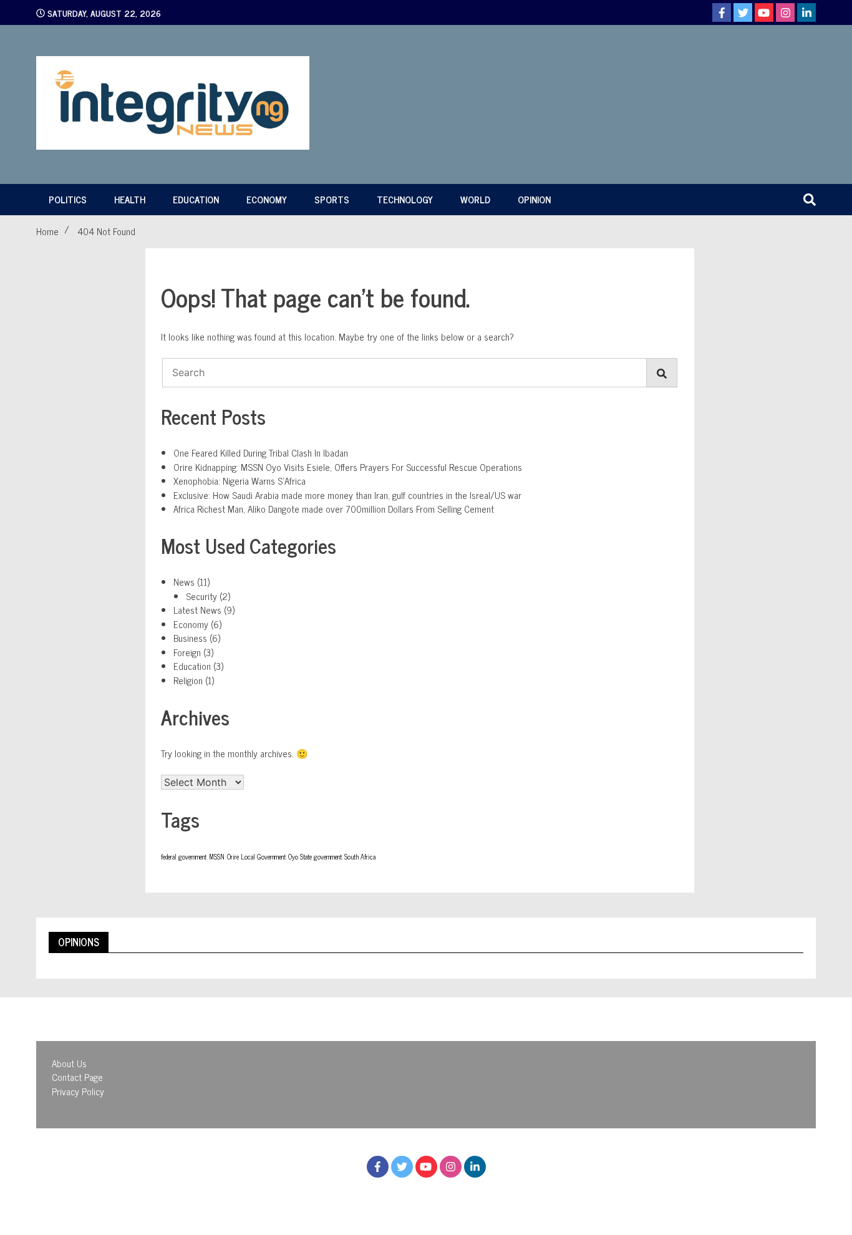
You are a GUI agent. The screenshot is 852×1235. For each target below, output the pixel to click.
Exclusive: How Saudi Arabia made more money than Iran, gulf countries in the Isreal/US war (347, 495)
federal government (183, 856)
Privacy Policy (78, 1091)
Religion (188, 680)
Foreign (187, 652)
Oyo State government (315, 856)
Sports (331, 199)
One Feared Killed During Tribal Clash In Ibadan (260, 452)
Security (201, 596)
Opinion (534, 199)
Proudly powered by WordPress (358, 1196)
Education (196, 199)
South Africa (359, 856)
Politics (68, 199)
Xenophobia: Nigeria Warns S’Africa (239, 480)
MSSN (217, 856)
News (184, 581)
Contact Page (77, 1077)
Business (190, 638)
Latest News (197, 610)
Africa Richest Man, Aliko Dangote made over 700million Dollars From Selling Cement (333, 508)
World (475, 199)
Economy (266, 199)
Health (129, 199)
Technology (405, 199)
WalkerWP (535, 1196)
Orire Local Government (256, 856)
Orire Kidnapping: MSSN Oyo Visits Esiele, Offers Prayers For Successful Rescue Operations (347, 467)
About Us (69, 1063)
